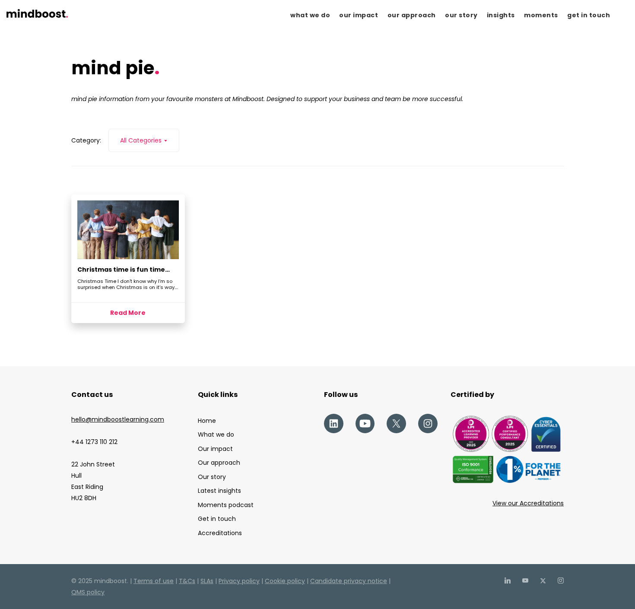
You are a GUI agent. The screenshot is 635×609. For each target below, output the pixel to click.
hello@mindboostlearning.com (117, 419)
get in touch (588, 15)
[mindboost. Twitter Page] (543, 581)
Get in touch (217, 518)
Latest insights (219, 490)
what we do (310, 15)
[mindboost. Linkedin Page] (507, 581)
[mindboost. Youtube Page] (525, 581)
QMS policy (88, 592)
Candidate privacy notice (348, 581)
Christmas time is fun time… (123, 269)
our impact (358, 15)
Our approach (219, 462)
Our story (212, 477)
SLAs (206, 581)
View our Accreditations (528, 503)
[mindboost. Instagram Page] (560, 581)
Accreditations (220, 533)
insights (501, 15)
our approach (411, 15)
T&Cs (187, 581)
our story (461, 15)
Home (207, 420)
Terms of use (153, 581)
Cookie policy (285, 581)
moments (541, 15)
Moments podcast (226, 505)
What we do (216, 434)
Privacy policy (239, 581)
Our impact (215, 448)
